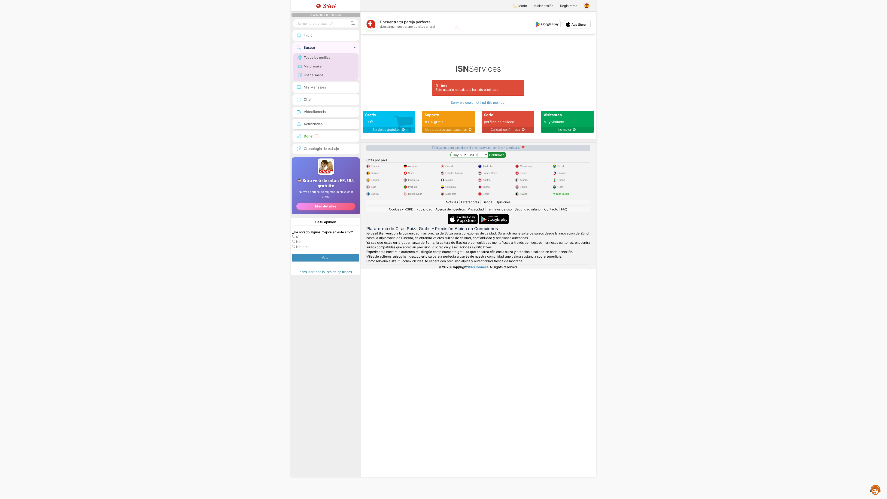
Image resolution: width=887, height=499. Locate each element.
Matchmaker (313, 66)
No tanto (302, 247)
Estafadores (470, 202)
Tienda (487, 202)
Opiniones (502, 202)
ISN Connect (478, 267)
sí (297, 236)
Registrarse (568, 6)
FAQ (564, 209)
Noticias (452, 202)
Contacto (551, 209)
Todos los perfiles (317, 57)
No (298, 241)
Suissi (328, 5)
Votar (326, 257)
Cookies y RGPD (401, 209)
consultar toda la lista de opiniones (326, 272)
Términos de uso (499, 209)
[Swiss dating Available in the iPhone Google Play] (494, 216)
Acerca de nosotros (450, 209)
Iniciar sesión (543, 6)
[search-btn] (352, 23)
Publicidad (424, 209)
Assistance (875, 490)
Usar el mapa (314, 75)
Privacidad (476, 209)
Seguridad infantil (528, 209)
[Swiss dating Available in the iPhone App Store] (463, 216)
